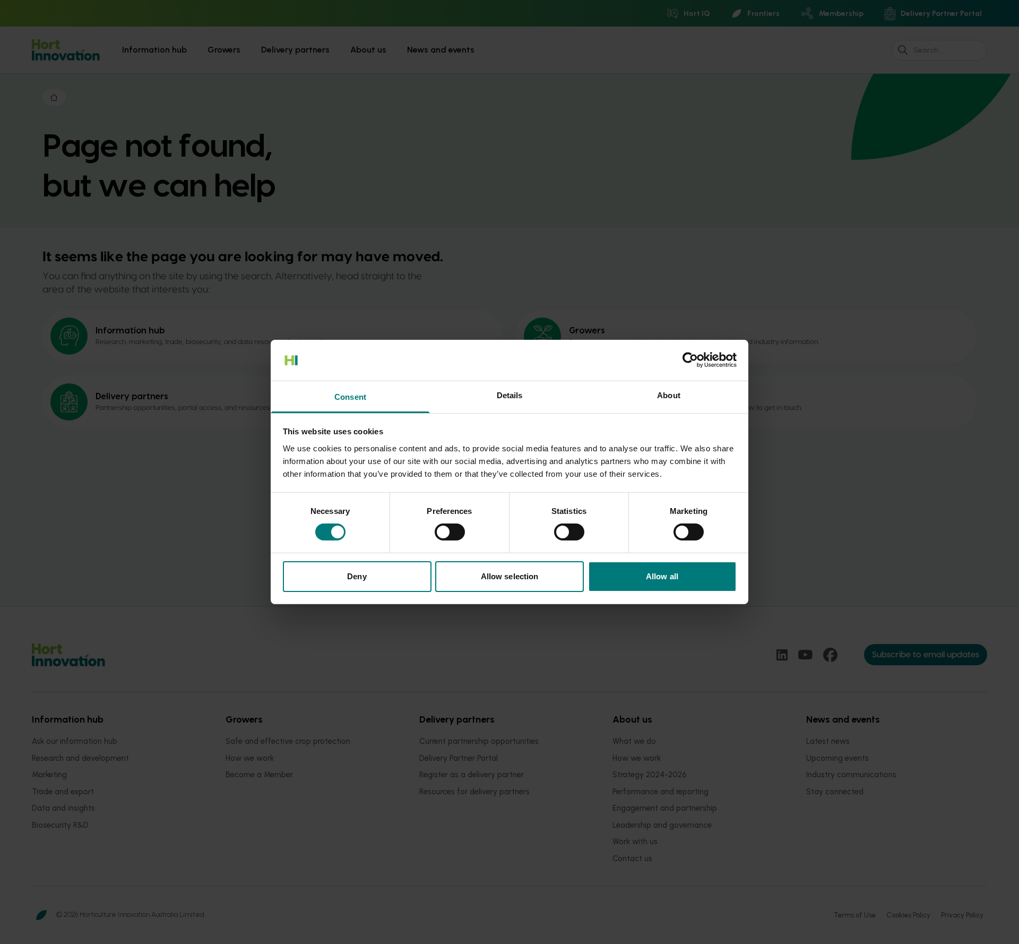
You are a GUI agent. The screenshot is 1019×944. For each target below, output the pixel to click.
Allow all (662, 576)
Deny (356, 576)
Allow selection (510, 576)
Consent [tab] (350, 396)
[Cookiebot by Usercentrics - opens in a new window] (690, 360)
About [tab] (668, 395)
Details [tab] (510, 395)
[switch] (450, 532)
